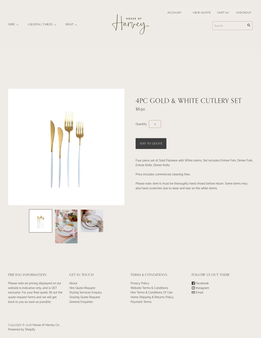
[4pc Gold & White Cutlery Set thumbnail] (40, 221)
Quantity (141, 124)
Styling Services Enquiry (85, 292)
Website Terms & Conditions (149, 288)
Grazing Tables (40, 24)
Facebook (202, 283)
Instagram (202, 288)
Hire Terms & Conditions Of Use (151, 292)
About (73, 283)
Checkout (244, 12)
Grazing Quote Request (84, 297)
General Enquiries (81, 301)
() (223, 12)
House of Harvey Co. (46, 325)
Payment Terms (141, 301)
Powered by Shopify (21, 329)
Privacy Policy (139, 283)
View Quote (202, 12)
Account (174, 12)
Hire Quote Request (82, 288)
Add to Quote (151, 143)
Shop (69, 24)
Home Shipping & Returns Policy (152, 297)
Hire (11, 24)
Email (199, 292)
